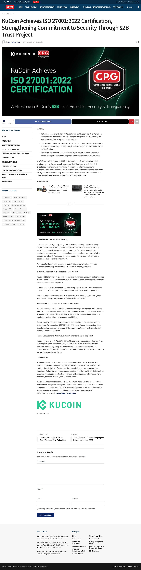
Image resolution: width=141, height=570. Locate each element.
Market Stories (8, 216)
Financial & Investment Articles (97, 7)
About (118, 2)
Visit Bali (21, 224)
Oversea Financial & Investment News (15, 176)
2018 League (7, 197)
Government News (9, 162)
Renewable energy (9, 224)
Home (20, 7)
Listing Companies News (12, 170)
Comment (41, 461)
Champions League (18, 205)
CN (37, 2)
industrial (6, 213)
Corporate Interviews (11, 145)
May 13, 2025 (27, 42)
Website (75, 499)
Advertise (124, 2)
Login (130, 7)
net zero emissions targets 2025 (14, 220)
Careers (130, 2)
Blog (4, 137)
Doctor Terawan (20, 209)
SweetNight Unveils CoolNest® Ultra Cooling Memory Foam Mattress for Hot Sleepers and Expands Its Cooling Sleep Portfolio (94, 190)
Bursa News (6, 141)
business (6, 205)
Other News (62, 7)
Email (39, 499)
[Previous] (68, 204)
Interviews (75, 7)
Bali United (6, 201)
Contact (137, 2)
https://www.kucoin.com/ (66, 393)
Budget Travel (18, 201)
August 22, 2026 (54, 192)
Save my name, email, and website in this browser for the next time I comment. (67, 509)
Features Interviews (10, 149)
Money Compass (14, 42)
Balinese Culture (20, 197)
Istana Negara (16, 213)
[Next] (72, 204)
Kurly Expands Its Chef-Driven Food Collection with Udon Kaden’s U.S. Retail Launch (58, 188)
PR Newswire (118, 7)
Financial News (31, 7)
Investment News (47, 7)
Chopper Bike (7, 209)
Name (40, 489)
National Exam (20, 216)
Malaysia (27, 213)
